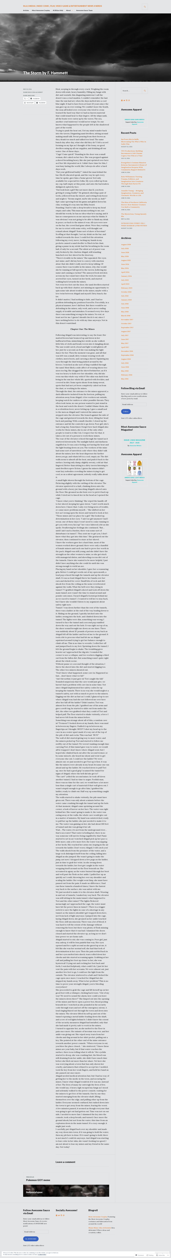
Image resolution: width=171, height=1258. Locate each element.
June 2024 (125, 264)
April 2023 (125, 284)
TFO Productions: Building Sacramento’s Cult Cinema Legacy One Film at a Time (132, 153)
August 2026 (126, 244)
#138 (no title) (58, 10)
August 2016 (126, 359)
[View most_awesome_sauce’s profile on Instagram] (126, 100)
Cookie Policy (42, 1254)
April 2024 (125, 272)
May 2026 (125, 256)
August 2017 (126, 331)
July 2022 (124, 296)
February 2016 (126, 375)
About (68, 10)
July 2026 (125, 248)
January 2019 (126, 300)
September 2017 (127, 327)
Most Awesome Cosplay (41, 10)
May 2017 (124, 343)
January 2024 (126, 276)
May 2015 (124, 379)
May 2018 (124, 312)
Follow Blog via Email (133, 388)
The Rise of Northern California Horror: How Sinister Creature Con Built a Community (134, 204)
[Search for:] (134, 91)
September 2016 (127, 355)
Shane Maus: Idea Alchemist (33, 92)
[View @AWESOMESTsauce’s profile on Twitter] (124, 100)
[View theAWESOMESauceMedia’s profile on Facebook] (122, 100)
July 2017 (124, 335)
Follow (125, 411)
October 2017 (126, 323)
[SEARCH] (145, 7)
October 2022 (126, 292)
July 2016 (125, 363)
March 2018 (125, 316)
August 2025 (126, 260)
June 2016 (125, 367)
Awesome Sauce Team (84, 10)
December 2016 (127, 351)
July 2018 (124, 304)
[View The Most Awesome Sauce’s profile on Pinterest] (129, 100)
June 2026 (125, 252)
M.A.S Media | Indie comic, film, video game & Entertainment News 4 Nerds (62, 6)
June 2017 (125, 339)
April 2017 (125, 347)
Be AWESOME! (30, 1239)
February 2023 (126, 288)
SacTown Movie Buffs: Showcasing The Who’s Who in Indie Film (133, 141)
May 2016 (125, 371)
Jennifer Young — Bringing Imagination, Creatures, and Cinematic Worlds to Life (132, 193)
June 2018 (125, 308)
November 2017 (127, 320)
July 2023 (125, 280)
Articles (26, 10)
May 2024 (125, 268)
